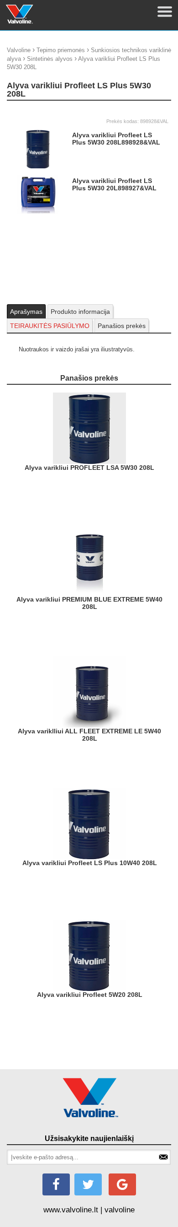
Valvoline (19, 50)
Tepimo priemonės (61, 50)
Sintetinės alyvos (50, 58)
